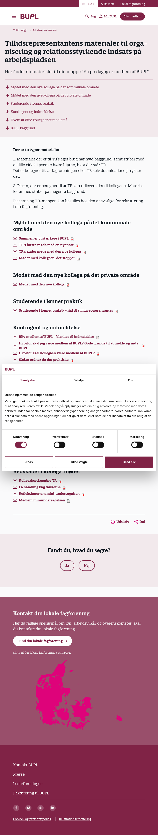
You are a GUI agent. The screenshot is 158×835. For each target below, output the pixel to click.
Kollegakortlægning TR (38, 480)
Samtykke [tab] (27, 380)
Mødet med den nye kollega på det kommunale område (55, 87)
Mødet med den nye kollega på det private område (51, 95)
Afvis (29, 462)
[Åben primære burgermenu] (14, 16)
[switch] (59, 445)
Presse (19, 774)
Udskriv (122, 522)
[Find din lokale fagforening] (79, 729)
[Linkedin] (53, 808)
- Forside (31, 16)
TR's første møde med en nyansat (46, 245)
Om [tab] (130, 380)
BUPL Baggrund (23, 128)
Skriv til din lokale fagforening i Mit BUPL (42, 652)
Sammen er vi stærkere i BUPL (44, 238)
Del (142, 522)
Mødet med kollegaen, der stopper (47, 258)
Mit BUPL (110, 16)
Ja (67, 565)
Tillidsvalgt (20, 30)
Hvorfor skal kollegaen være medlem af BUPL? (57, 353)
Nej (86, 565)
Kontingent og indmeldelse (32, 112)
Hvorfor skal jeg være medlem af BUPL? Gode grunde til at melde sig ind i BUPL (78, 345)
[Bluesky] (28, 808)
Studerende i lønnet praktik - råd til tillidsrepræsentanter (66, 310)
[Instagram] (40, 808)
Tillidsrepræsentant (45, 30)
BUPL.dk (88, 4)
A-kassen (107, 4)
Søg (93, 16)
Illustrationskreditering (75, 819)
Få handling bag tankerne (40, 487)
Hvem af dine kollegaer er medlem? (39, 120)
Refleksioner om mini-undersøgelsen (49, 494)
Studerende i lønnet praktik (32, 103)
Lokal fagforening (132, 4)
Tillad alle (129, 462)
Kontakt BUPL (25, 764)
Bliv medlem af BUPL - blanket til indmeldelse (56, 337)
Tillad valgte (79, 462)
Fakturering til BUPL (31, 793)
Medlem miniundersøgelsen (42, 500)
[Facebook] (16, 808)
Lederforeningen (28, 783)
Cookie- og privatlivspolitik (32, 819)
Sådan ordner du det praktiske (44, 360)
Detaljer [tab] (79, 380)
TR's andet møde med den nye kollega (50, 251)
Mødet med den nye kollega (41, 284)
